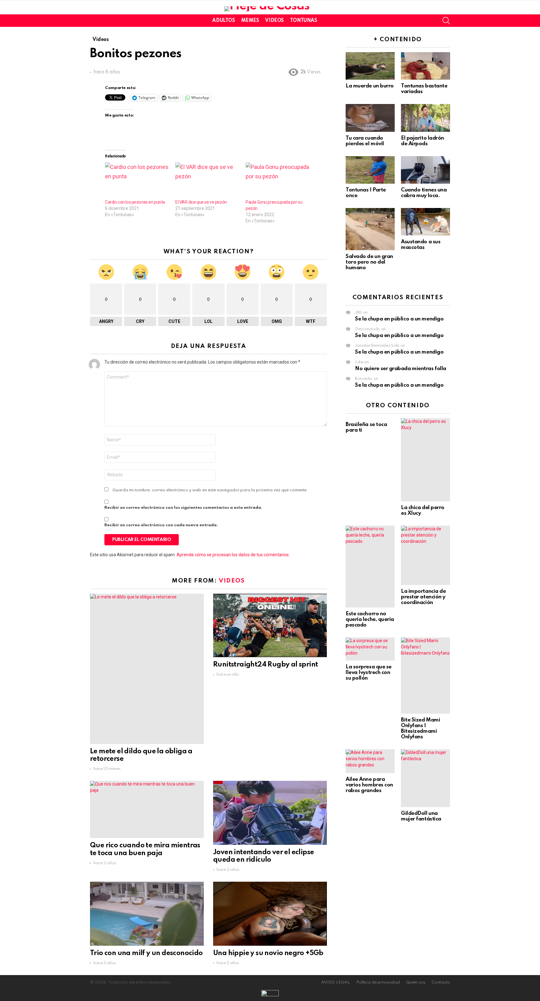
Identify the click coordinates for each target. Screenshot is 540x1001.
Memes (250, 20)
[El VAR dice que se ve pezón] (207, 180)
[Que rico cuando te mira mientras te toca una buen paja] (147, 809)
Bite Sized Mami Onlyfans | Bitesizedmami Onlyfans (420, 728)
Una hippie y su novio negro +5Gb (268, 953)
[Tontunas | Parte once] (370, 170)
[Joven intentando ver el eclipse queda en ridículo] (270, 813)
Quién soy (415, 982)
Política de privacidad (378, 982)
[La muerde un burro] (370, 66)
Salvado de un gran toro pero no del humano (369, 262)
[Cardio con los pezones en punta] (137, 180)
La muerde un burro (370, 86)
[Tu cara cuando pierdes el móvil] (370, 117)
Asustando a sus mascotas (420, 244)
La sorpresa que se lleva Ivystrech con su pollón (369, 672)
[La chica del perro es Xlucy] (425, 459)
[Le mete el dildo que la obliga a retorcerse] (147, 669)
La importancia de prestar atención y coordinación (423, 597)
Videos (274, 20)
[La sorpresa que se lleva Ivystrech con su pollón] (370, 649)
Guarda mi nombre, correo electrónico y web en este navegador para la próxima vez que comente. (210, 490)
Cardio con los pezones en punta (135, 202)
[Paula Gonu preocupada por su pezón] (278, 180)
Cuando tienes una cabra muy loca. (424, 192)
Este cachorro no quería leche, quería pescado (370, 619)
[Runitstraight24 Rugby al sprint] (270, 625)
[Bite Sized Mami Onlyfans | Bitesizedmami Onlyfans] (425, 675)
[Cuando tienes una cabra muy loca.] (425, 170)
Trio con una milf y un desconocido (146, 953)
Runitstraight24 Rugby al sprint (265, 664)
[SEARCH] (446, 20)
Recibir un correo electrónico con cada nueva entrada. (161, 525)
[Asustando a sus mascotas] (425, 221)
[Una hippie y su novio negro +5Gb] (270, 913)
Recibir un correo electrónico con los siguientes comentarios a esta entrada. (183, 508)
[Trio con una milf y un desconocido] (147, 913)
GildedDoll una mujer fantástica (421, 816)
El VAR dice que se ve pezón (201, 202)
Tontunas (303, 20)
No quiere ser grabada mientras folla (400, 368)
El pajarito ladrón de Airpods (422, 141)
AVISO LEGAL (335, 982)
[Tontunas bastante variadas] (425, 66)
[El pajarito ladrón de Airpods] (425, 117)
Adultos (223, 20)
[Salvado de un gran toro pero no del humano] (370, 229)
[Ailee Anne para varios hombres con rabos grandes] (370, 761)
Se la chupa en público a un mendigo (399, 319)
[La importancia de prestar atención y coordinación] (425, 555)
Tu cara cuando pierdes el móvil (365, 141)
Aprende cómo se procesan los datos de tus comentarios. (233, 554)
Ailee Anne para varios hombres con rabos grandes (369, 785)
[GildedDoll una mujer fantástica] (425, 778)
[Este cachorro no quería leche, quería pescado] (370, 566)
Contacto (441, 982)
